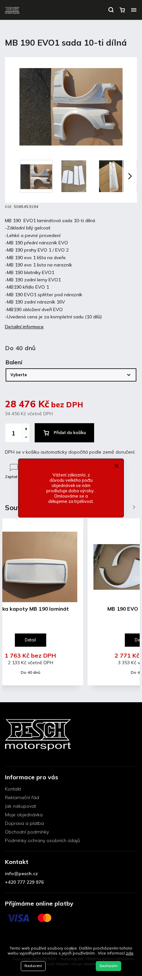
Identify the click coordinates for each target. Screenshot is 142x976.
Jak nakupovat (20, 806)
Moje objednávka (24, 815)
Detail (30, 639)
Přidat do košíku (70, 432)
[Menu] (133, 10)
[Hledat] (111, 10)
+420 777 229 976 (24, 882)
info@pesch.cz (21, 873)
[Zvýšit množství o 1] (25, 428)
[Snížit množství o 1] (25, 437)
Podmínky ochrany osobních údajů (42, 840)
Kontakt (13, 789)
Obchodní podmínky (27, 832)
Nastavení (33, 966)
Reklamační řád (22, 797)
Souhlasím (108, 966)
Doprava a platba (24, 823)
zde (129, 953)
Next (134, 507)
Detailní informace (24, 327)
